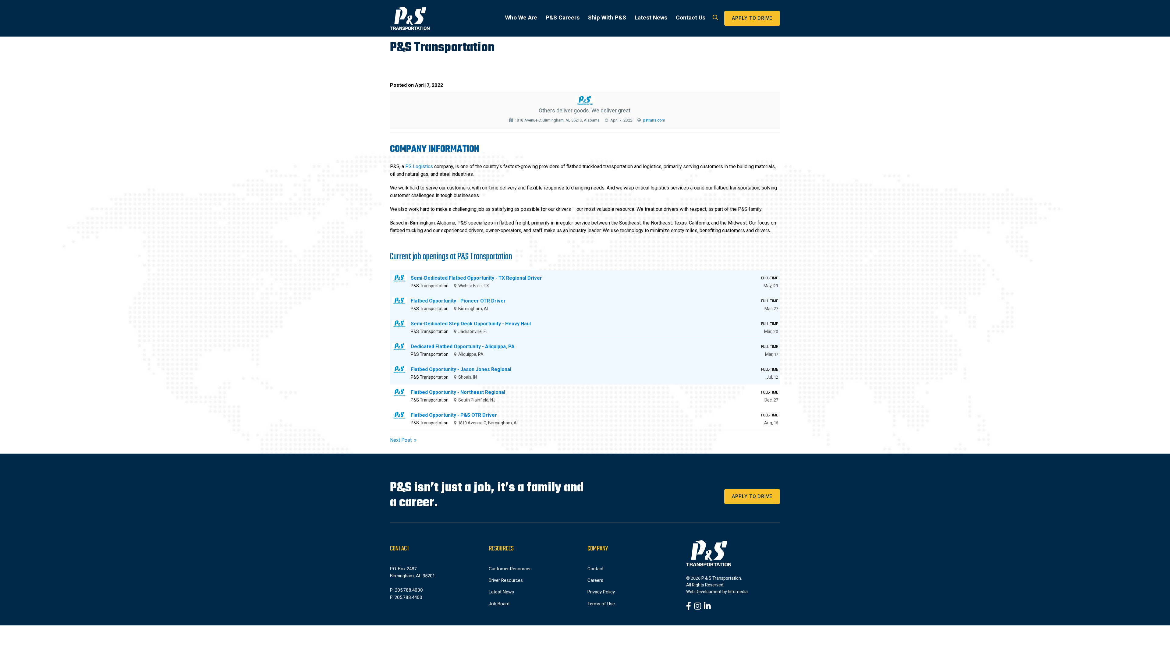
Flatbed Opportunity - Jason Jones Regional (461, 369)
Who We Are (521, 17)
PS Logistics (419, 166)
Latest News (651, 17)
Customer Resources (510, 568)
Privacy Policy (601, 592)
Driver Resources (506, 580)
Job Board (499, 604)
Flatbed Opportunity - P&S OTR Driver (454, 415)
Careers (595, 580)
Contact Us (690, 17)
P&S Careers (563, 17)
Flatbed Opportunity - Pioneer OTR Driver (458, 301)
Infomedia (738, 591)
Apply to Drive (752, 18)
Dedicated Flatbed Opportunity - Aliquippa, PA (463, 346)
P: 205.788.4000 (406, 590)
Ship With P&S (607, 17)
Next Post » (403, 440)
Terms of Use (601, 604)
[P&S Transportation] (410, 18)
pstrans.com (654, 120)
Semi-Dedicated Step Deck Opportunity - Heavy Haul (471, 324)
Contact (595, 568)
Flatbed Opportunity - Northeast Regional (458, 392)
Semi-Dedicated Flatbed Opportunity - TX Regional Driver (476, 278)
